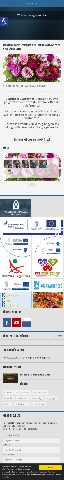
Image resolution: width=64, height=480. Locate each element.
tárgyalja (50, 398)
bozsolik (8, 398)
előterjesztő (40, 392)
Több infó (5, 477)
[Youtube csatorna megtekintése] (16, 322)
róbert (7, 404)
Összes (58, 335)
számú (7, 392)
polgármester (22, 404)
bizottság (36, 398)
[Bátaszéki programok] (26, 322)
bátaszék (22, 398)
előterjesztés (22, 392)
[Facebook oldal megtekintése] (7, 322)
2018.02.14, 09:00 (35, 85)
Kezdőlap (32, 3)
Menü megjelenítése (34, 15)
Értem (50, 467)
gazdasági (39, 404)
